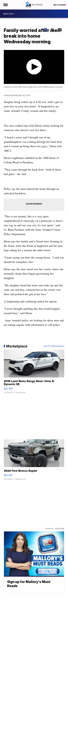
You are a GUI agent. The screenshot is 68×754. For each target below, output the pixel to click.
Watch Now (58, 5)
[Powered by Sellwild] (59, 528)
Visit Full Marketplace (53, 346)
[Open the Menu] (5, 5)
